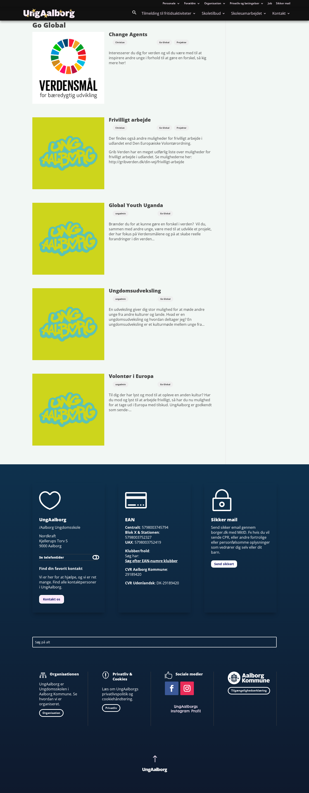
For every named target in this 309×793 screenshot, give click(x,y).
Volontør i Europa (131, 376)
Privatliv (111, 708)
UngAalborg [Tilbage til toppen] (154, 769)
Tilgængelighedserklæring (249, 690)
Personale (169, 3)
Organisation (212, 3)
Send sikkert (224, 564)
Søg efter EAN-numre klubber (151, 560)
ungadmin (120, 213)
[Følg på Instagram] (187, 688)
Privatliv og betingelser (244, 3)
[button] (134, 15)
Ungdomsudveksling (135, 290)
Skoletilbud (211, 14)
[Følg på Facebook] (171, 688)
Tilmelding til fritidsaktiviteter (166, 14)
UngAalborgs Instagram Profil (186, 708)
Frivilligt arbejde (130, 119)
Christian (120, 42)
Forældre (190, 3)
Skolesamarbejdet (246, 14)
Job (270, 3)
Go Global (164, 42)
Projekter (181, 42)
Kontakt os (51, 599)
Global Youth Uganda (136, 205)
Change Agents (128, 34)
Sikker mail (283, 3)
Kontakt (279, 14)
